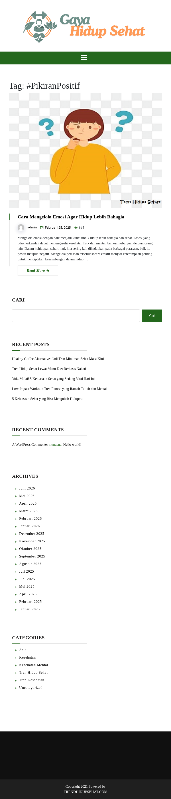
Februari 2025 (30, 601)
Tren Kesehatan (31, 680)
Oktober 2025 (30, 549)
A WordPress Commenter (30, 444)
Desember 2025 (31, 533)
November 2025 (32, 541)
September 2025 (32, 556)
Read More (36, 270)
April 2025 (28, 594)
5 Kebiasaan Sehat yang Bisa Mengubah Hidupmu (47, 399)
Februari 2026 (30, 518)
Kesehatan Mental (33, 665)
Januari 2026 (29, 526)
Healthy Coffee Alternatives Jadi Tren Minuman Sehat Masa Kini (58, 359)
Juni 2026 (27, 488)
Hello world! (72, 444)
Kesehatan (27, 657)
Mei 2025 (27, 586)
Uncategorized (31, 687)
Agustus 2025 (30, 564)
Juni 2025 (27, 579)
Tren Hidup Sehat (33, 672)
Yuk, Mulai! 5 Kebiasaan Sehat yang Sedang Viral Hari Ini (53, 379)
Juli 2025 (26, 571)
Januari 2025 (29, 609)
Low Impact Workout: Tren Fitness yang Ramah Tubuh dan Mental (59, 389)
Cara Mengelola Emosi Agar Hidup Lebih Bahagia (71, 217)
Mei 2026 (27, 496)
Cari (18, 300)
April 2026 (28, 503)
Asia (22, 650)
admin (32, 227)
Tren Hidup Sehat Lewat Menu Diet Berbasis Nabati (49, 369)
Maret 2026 (28, 511)
